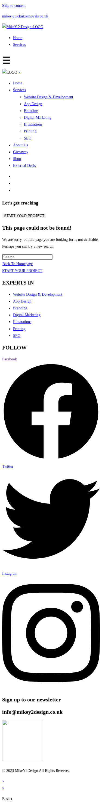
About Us (20, 145)
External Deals (24, 166)
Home (17, 38)
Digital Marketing (37, 117)
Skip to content (14, 6)
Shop (17, 159)
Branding (31, 111)
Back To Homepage (17, 264)
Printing (30, 131)
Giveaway (20, 152)
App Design (33, 104)
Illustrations (33, 124)
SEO (27, 138)
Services (19, 45)
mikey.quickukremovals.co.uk (25, 16)
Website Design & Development (48, 97)
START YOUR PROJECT (24, 216)
